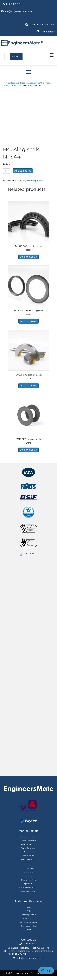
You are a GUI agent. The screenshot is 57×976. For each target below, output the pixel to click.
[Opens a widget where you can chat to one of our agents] (46, 971)
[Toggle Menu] (28, 72)
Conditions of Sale (28, 926)
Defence (28, 876)
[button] (16, 56)
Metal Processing (28, 840)
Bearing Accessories (30, 83)
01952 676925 (13, 4)
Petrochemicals (28, 852)
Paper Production (28, 844)
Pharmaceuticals (28, 880)
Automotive (28, 869)
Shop (28, 907)
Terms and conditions (28, 922)
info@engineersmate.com (18, 11)
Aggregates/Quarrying (28, 887)
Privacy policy (28, 918)
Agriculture (28, 884)
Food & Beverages (28, 891)
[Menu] (52, 55)
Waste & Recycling (28, 859)
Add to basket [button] (28, 257)
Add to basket (22, 170)
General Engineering (28, 837)
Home (6, 83)
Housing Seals (16, 86)
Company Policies (28, 915)
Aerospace (28, 872)
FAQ (29, 911)
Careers (28, 929)
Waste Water (28, 855)
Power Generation (28, 848)
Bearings (14, 83)
